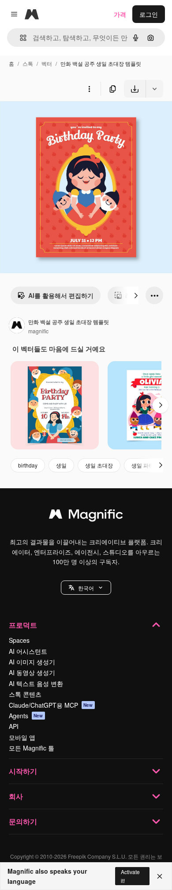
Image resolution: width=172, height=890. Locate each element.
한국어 (86, 588)
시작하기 (23, 771)
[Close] (160, 876)
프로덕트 (23, 625)
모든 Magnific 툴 (31, 747)
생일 (61, 465)
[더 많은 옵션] (89, 89)
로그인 (148, 14)
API (14, 726)
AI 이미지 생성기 (32, 661)
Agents (26, 715)
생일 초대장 (99, 465)
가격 (120, 14)
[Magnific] (86, 516)
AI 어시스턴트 (28, 651)
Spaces (19, 640)
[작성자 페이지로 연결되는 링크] (17, 326)
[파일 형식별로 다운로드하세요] (154, 89)
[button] (86, 588)
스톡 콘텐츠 (25, 694)
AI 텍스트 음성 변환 (36, 683)
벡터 (46, 63)
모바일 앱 (22, 737)
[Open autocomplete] (19, 37)
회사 (16, 796)
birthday (27, 465)
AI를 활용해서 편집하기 (60, 295)
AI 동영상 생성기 (32, 672)
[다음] (136, 295)
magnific (38, 331)
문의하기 (23, 821)
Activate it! (130, 876)
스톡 (27, 63)
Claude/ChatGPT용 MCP (51, 705)
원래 (50, 118)
